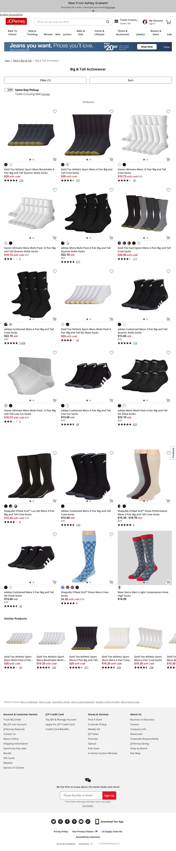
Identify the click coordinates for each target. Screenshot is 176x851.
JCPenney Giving (139, 743)
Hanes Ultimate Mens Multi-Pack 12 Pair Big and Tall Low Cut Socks (30, 412)
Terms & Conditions (65, 843)
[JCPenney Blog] (88, 822)
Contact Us (9, 734)
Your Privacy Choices (82, 831)
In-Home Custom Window (102, 753)
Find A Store (95, 719)
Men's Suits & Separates (83, 701)
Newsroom (136, 734)
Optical (92, 743)
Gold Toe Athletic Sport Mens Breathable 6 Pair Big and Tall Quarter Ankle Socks (29, 171)
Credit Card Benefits (57, 729)
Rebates (8, 762)
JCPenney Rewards (14, 729)
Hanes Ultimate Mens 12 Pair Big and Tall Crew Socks (142, 171)
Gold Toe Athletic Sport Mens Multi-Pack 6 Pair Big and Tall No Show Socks (86, 330)
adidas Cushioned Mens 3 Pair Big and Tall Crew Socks (86, 512)
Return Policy (11, 738)
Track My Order (12, 719)
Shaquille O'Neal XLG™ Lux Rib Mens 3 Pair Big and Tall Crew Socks (29, 512)
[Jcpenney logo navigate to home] (16, 21)
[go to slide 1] (81, 11)
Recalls (7, 753)
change (45, 94)
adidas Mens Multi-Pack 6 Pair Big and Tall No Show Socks (142, 412)
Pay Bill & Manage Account (61, 719)
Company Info (138, 729)
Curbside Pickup (97, 724)
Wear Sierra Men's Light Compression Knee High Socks (143, 594)
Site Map (135, 753)
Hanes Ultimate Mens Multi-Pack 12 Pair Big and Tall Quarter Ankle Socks (30, 249)
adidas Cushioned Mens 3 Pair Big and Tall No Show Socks (29, 594)
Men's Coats (45, 701)
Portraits (93, 738)
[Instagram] (60, 822)
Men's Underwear (29, 701)
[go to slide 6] (96, 11)
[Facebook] (67, 822)
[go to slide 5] (93, 11)
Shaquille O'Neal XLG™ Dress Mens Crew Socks (84, 594)
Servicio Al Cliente (13, 767)
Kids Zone (93, 748)
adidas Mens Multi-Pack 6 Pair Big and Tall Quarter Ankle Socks (86, 249)
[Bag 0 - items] (168, 21)
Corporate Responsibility (144, 738)
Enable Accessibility (11, 14)
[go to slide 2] (84, 11)
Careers (134, 724)
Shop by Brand (138, 748)
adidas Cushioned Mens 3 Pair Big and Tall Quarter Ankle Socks (142, 330)
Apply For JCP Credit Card (60, 724)
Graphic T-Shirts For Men (108, 701)
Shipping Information (15, 743)
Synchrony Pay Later (15, 748)
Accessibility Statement (88, 837)
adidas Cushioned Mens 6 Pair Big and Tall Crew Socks (29, 330)
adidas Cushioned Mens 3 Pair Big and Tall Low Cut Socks (86, 412)
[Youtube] (81, 822)
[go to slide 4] (90, 11)
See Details (87, 805)
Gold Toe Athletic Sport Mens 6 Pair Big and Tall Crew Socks (86, 171)
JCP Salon (93, 734)
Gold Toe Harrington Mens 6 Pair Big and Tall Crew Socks (144, 249)
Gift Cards (9, 758)
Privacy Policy (61, 831)
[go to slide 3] (87, 11)
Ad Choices (84, 843)
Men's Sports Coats (130, 701)
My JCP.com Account (15, 724)
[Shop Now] (88, 46)
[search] (109, 21)
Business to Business (142, 719)
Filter (45, 80)
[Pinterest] (74, 822)
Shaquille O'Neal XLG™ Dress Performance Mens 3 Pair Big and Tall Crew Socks (142, 512)
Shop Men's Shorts (61, 701)
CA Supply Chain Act (112, 831)
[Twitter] (54, 822)
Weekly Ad (94, 729)
